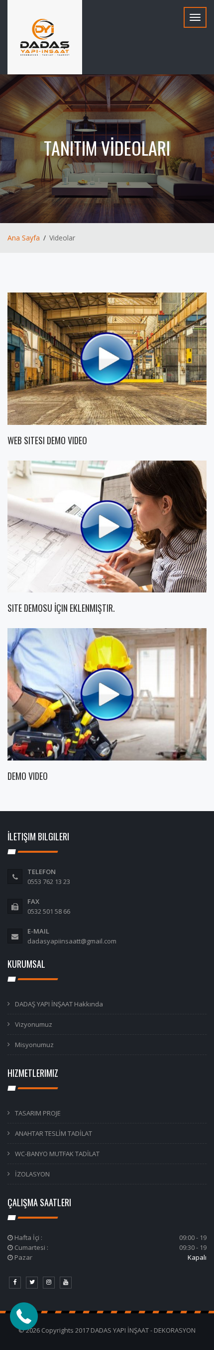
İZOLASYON (32, 1174)
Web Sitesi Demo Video (47, 440)
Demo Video (27, 775)
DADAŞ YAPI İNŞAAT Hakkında (59, 1003)
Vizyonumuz (33, 1024)
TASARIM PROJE (38, 1113)
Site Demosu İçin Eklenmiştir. (61, 607)
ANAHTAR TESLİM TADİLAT (53, 1133)
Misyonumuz (34, 1044)
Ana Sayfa (23, 237)
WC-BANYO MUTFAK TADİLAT (57, 1153)
